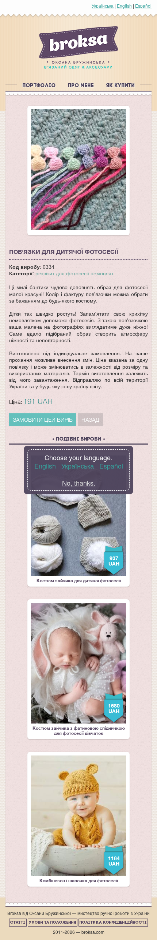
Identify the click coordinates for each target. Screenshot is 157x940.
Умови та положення (52, 922)
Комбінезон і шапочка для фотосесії (79, 819)
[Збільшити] (78, 169)
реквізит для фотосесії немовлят (74, 273)
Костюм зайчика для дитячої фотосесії (79, 519)
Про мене (81, 86)
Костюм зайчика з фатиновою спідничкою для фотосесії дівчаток (78, 669)
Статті (18, 922)
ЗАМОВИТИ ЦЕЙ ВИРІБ (43, 419)
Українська (103, 6)
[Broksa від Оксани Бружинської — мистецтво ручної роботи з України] (78, 47)
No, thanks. (78, 482)
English (124, 6)
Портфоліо (39, 86)
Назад (90, 419)
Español (143, 6)
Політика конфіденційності (113, 922)
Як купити (120, 86)
